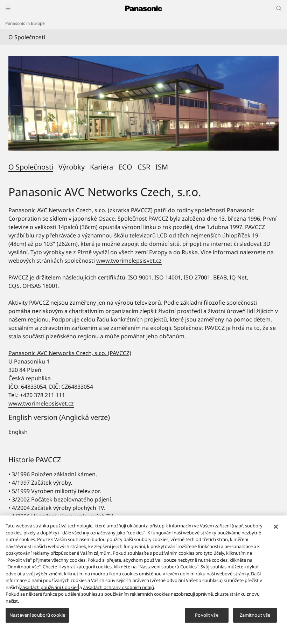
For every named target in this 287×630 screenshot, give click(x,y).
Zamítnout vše (255, 615)
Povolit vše (206, 615)
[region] (143, 572)
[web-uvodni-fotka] (143, 103)
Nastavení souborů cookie (37, 615)
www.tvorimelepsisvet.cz (129, 260)
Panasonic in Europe (25, 23)
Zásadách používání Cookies (49, 587)
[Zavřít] (276, 526)
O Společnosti (30, 167)
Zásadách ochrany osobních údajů (118, 587)
